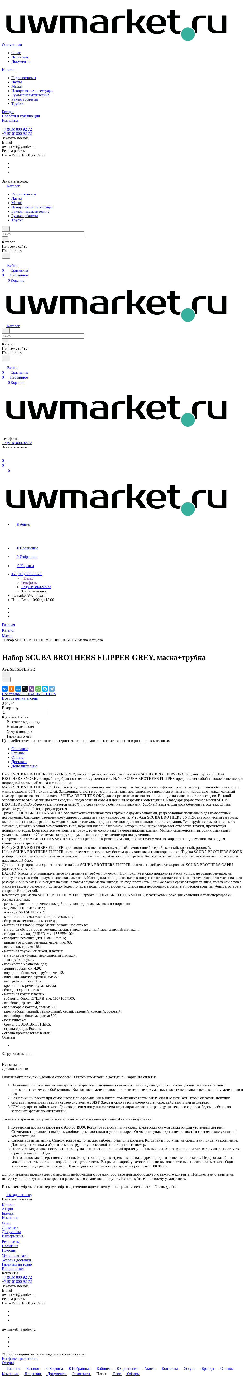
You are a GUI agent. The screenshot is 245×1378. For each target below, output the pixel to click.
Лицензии (19, 57)
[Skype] (45, 689)
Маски (16, 86)
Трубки (17, 104)
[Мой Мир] (18, 689)
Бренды (8, 1213)
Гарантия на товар (17, 1264)
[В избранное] (6, 674)
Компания (10, 1218)
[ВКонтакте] (5, 689)
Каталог (8, 1205)
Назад (28, 578)
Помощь (9, 1250)
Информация (12, 1236)
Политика (10, 1246)
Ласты (16, 82)
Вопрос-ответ (13, 1269)
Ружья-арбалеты (24, 99)
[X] (25, 689)
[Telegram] (52, 689)
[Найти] (6, 256)
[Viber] (31, 689)
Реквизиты (11, 1242)
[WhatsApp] (38, 689)
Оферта (8, 1363)
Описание (19, 749)
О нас (16, 53)
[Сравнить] (6, 679)
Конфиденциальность (19, 1358)
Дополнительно (24, 766)
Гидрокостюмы (23, 78)
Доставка (19, 762)
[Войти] (4, 457)
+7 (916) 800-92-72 (17, 129)
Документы (20, 61)
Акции (7, 1209)
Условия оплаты (15, 1256)
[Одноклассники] (11, 689)
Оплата (17, 757)
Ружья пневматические (30, 95)
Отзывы (18, 753)
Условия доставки (16, 1260)
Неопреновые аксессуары (32, 91)
